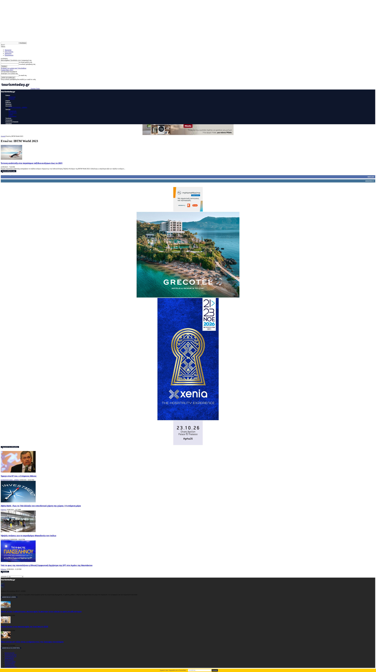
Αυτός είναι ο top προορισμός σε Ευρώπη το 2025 (24, 626)
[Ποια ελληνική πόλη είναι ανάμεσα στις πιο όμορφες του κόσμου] (6, 638)
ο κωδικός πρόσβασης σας (27, 64)
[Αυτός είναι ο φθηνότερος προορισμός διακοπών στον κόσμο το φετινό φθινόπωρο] (6, 607)
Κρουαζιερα (12, 111)
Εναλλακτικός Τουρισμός (11, 121)
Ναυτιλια (7, 109)
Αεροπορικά (8, 123)
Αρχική (3, 136)
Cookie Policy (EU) (7, 70)
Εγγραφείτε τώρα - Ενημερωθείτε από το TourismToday (173, 670)
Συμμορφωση (9, 55)
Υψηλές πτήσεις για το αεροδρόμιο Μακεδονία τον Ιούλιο (28, 535)
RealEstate (8, 102)
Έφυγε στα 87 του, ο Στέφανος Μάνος (18, 476)
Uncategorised (5, 539)
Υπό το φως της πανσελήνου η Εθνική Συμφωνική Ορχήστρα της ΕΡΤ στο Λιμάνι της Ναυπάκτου (46, 565)
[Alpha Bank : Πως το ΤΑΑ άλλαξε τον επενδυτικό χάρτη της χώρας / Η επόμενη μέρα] (18, 502)
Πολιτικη (11, 98)
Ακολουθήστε (369, 181)
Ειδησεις (7, 95)
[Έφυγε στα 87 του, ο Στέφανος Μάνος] (18, 472)
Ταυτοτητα (8, 50)
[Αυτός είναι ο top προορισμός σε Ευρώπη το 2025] (6, 622)
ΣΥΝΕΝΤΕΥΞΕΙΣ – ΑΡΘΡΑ (18, 107)
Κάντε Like (371, 176)
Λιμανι (11, 114)
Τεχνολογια (8, 118)
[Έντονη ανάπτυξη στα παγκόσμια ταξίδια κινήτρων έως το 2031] (11, 159)
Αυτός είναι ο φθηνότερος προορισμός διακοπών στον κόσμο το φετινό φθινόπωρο (41, 611)
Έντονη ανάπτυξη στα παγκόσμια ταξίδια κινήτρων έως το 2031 (31, 163)
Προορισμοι (8, 104)
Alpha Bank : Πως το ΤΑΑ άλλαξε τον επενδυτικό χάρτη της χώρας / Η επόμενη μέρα (41, 506)
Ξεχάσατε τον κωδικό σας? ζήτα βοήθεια (13, 68)
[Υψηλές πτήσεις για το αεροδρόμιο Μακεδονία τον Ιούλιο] (18, 531)
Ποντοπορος (12, 116)
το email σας (23, 75)
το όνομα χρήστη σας (25, 62)
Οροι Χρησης (9, 52)
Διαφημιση (8, 53)
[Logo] (8, 93)
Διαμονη (7, 100)
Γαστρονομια (8, 120)
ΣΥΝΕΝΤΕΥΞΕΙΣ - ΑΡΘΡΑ (10, 480)
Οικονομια (12, 97)
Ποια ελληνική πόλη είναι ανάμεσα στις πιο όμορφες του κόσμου (32, 641)
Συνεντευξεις (8, 106)
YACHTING (13, 113)
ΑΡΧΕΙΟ (4, 576)
